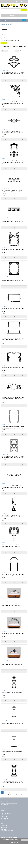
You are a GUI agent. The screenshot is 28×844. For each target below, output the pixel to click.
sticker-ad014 (5, 365)
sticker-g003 (5, 749)
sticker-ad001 (5, 70)
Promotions (4, 825)
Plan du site (3, 820)
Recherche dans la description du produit (11, 40)
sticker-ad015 (5, 395)
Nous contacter (4, 818)
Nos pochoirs (4, 811)
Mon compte (4, 829)
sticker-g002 (5, 720)
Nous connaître (4, 804)
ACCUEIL (3, 24)
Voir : (17, 50)
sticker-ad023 (5, 631)
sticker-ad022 (5, 602)
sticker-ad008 (5, 188)
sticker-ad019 (5, 513)
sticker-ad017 (5, 454)
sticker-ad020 (5, 543)
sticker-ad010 (5, 247)
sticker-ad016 (5, 424)
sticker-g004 (5, 779)
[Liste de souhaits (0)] (19, 1)
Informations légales (6, 806)
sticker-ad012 (5, 306)
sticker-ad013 (5, 336)
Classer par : (4, 50)
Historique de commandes (7, 830)
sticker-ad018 (5, 483)
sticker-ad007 (5, 158)
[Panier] (21, 1)
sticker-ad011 (5, 277)
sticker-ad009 (5, 218)
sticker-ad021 (5, 572)
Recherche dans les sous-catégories (10, 38)
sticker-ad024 (5, 661)
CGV (2, 807)
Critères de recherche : (5, 32)
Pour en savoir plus (14, 842)
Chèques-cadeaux (5, 824)
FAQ (2, 814)
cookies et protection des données (9, 803)
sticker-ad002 (5, 99)
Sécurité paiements (5, 809)
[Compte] (17, 1)
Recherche (8, 24)
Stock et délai (4, 810)
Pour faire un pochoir (6, 813)
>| (14, 792)
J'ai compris (24, 840)
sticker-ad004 (5, 129)
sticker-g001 (5, 690)
